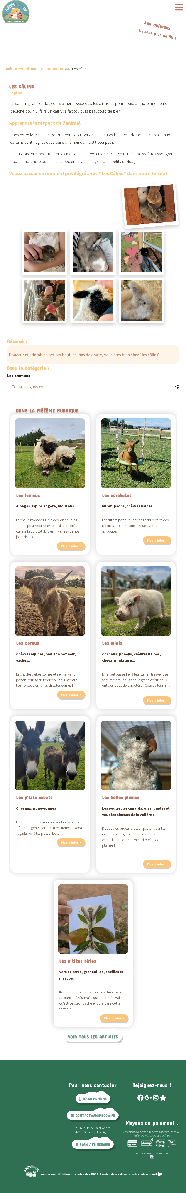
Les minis (112, 643)
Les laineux (28, 495)
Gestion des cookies (113, 1174)
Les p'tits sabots (34, 797)
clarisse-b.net (147, 1174)
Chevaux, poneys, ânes (36, 808)
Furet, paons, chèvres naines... (129, 506)
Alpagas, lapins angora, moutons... (46, 506)
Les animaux (51, 68)
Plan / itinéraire (94, 1144)
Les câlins (21, 86)
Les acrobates (117, 495)
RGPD (94, 1174)
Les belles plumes (120, 797)
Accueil (22, 68)
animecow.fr (49, 1174)
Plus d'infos (69, 546)
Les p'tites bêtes (77, 960)
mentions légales (78, 1174)
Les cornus (27, 643)
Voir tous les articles (93, 1036)
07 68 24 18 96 (94, 1099)
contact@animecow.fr (94, 1115)
